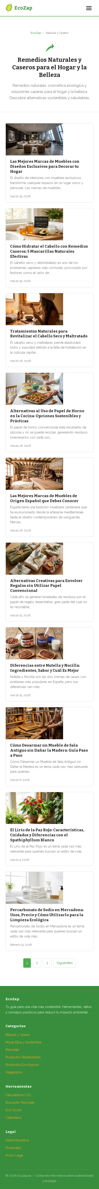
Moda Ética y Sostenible (23, 1042)
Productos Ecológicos (22, 1065)
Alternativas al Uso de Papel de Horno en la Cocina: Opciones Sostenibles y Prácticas (47, 416)
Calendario (14, 1117)
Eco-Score (13, 1110)
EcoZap (36, 33)
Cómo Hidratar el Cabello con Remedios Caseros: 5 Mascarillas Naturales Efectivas (49, 251)
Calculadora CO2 (18, 1095)
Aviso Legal (14, 1155)
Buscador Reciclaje (20, 1102)
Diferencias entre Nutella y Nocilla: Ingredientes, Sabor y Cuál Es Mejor (45, 668)
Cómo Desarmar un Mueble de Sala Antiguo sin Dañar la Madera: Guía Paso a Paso (49, 750)
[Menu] (88, 8)
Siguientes (65, 963)
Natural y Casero (18, 1035)
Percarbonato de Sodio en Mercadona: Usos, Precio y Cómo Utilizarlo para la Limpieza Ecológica (47, 914)
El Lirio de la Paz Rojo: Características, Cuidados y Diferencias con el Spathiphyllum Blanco (47, 835)
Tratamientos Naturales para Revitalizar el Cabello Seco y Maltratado (48, 334)
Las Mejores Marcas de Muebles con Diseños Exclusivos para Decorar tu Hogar (44, 166)
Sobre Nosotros (17, 1140)
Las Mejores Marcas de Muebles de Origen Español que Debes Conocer (44, 498)
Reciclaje (12, 1049)
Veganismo (14, 1072)
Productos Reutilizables (23, 1057)
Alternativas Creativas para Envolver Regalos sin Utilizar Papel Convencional (46, 585)
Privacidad (13, 1148)
